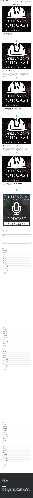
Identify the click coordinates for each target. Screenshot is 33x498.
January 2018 (5, 428)
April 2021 (4, 351)
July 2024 (4, 272)
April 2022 (4, 327)
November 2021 (5, 337)
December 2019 (5, 383)
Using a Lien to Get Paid (7, 33)
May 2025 (4, 256)
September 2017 (5, 436)
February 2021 (5, 355)
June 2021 (4, 347)
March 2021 (4, 353)
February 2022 (5, 331)
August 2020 (5, 367)
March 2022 (4, 329)
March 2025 (4, 260)
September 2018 (5, 412)
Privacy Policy (22, 1)
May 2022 (4, 325)
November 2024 (5, 266)
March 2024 (4, 280)
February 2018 (5, 426)
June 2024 (4, 274)
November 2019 (5, 385)
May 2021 (4, 349)
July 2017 (4, 440)
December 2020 (5, 359)
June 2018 (4, 418)
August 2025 (5, 250)
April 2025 (4, 258)
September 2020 (5, 365)
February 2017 (5, 450)
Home (15, 1)
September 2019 (5, 389)
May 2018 (4, 420)
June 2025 (4, 254)
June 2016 (4, 466)
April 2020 (4, 375)
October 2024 (5, 268)
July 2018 (4, 416)
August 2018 (5, 414)
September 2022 (5, 317)
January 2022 (5, 333)
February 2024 (5, 282)
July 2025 (4, 252)
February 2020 (5, 379)
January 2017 (5, 452)
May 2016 (4, 468)
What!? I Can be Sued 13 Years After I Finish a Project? (13, 183)
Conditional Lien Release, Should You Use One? (12, 108)
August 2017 (5, 438)
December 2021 (5, 335)
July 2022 (4, 321)
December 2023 (5, 286)
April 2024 (4, 278)
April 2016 (4, 470)
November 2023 (5, 288)
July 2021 (4, 345)
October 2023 (5, 290)
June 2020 (4, 371)
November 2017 (5, 432)
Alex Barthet (6, 34)
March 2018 (4, 424)
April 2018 (4, 422)
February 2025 (5, 262)
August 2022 (5, 319)
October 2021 (5, 339)
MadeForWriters (26, 496)
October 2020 (5, 363)
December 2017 (5, 430)
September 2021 (5, 341)
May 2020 (4, 373)
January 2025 (5, 264)
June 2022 (4, 323)
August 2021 (5, 343)
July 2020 (4, 369)
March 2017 (4, 448)
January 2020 (5, 381)
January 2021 (5, 357)
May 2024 (4, 276)
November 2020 (5, 361)
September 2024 (5, 270)
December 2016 (5, 454)
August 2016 (5, 462)
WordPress (18, 496)
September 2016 (5, 460)
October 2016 (5, 458)
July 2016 (4, 464)
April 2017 (4, 446)
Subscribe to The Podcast (28, 1)
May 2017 (4, 444)
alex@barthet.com (6, 481)
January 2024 (5, 284)
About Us (18, 1)
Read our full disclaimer (20, 491)
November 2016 (5, 456)
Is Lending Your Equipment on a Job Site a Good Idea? (13, 145)
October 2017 (5, 434)
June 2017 (4, 442)
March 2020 (4, 377)
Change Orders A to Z (7, 70)
